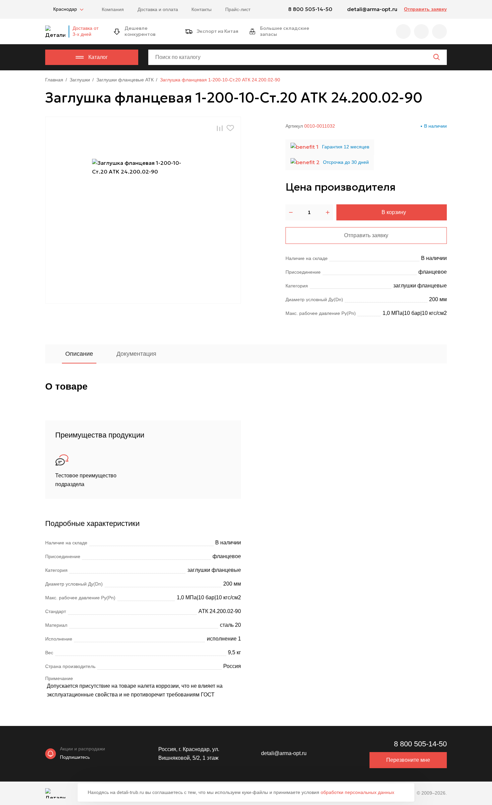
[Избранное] (403, 31)
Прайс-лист (237, 9)
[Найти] (436, 57)
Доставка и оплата (158, 9)
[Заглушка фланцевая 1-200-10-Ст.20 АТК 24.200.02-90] (143, 210)
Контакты (201, 9)
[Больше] (327, 212)
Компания (113, 9)
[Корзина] (439, 31)
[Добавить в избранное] (230, 128)
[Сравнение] (421, 31)
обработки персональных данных (357, 792)
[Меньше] (290, 212)
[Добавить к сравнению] (220, 128)
